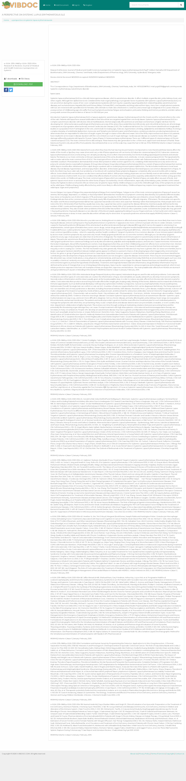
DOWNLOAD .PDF (24, 84)
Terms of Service (158, 754)
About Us (134, 754)
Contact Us (179, 754)
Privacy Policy (144, 754)
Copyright (170, 754)
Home (47, 5)
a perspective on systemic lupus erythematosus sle (32, 20)
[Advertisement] (23, 42)
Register (88, 5)
